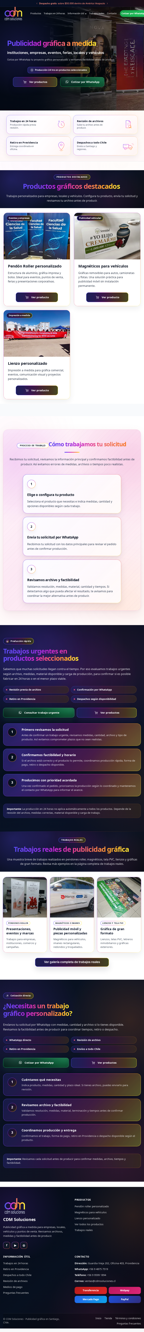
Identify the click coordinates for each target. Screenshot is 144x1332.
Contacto (111, 13)
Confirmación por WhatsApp (94, 689)
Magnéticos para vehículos (91, 1212)
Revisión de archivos (15, 1281)
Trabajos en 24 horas (54, 13)
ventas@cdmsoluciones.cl (100, 1281)
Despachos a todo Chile (17, 1275)
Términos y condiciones (128, 1318)
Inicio (98, 1318)
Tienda (108, 1318)
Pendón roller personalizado (92, 1206)
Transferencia (91, 1290)
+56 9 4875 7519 (98, 1269)
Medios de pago (12, 1287)
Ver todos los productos (89, 1224)
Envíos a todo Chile (88, 1049)
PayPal (125, 1299)
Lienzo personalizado (87, 1218)
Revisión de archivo (89, 1040)
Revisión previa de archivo (25, 689)
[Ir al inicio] (13, 13)
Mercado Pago (91, 1299)
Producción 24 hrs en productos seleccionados (59, 69)
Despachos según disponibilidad (96, 699)
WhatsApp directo (20, 1040)
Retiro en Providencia (22, 699)
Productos (35, 13)
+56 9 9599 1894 (96, 1275)
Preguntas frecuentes (16, 1292)
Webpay (124, 1290)
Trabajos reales (96, 13)
